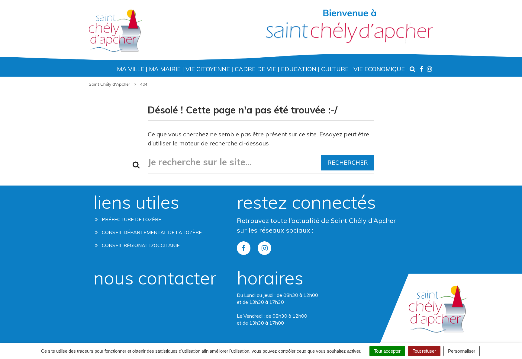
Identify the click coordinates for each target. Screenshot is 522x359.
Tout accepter (387, 351)
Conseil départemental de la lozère (151, 232)
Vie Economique (379, 69)
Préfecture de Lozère (131, 219)
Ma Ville (130, 69)
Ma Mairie (165, 69)
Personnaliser (461, 351)
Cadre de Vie (255, 69)
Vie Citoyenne (207, 69)
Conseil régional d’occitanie (140, 245)
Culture (335, 69)
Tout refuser (424, 351)
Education (298, 69)
